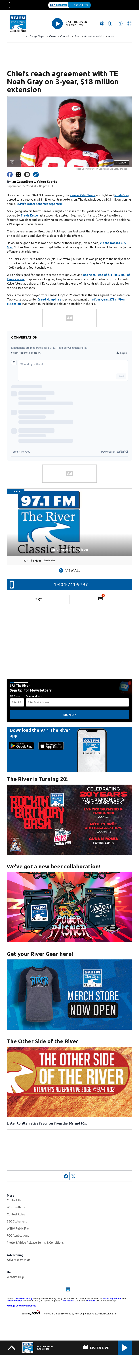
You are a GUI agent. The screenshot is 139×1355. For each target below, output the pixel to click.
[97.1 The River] (69, 5)
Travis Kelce (29, 215)
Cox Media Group (23, 1298)
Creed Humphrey (49, 299)
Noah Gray (121, 195)
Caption (121, 162)
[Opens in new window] (69, 820)
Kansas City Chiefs (82, 195)
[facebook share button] (10, 174)
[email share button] (27, 174)
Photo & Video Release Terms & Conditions (35, 1242)
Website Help (15, 1277)
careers (91, 1300)
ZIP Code (15, 696)
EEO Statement (17, 1221)
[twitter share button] (18, 174)
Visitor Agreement (112, 1298)
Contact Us (14, 1200)
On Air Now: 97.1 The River (69, 549)
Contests (65, 36)
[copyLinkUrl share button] (36, 174)
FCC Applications (18, 1235)
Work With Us (16, 1207)
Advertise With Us (94, 36)
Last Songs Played (35, 36)
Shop (77, 36)
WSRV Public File (18, 1228)
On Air (52, 36)
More (111, 36)
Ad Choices (68, 1300)
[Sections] (7, 5)
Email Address (34, 696)
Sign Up (69, 715)
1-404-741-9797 (71, 584)
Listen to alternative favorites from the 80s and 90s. (47, 1123)
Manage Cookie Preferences (21, 1305)
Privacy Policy (14, 1300)
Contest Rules (16, 1214)
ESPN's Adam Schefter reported (39, 203)
